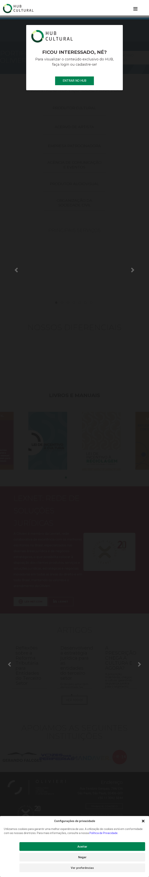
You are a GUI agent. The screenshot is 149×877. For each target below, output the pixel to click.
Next (133, 270)
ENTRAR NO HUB (74, 80)
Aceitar (82, 846)
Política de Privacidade (103, 833)
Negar (82, 857)
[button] (143, 821)
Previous (16, 270)
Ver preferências (82, 868)
